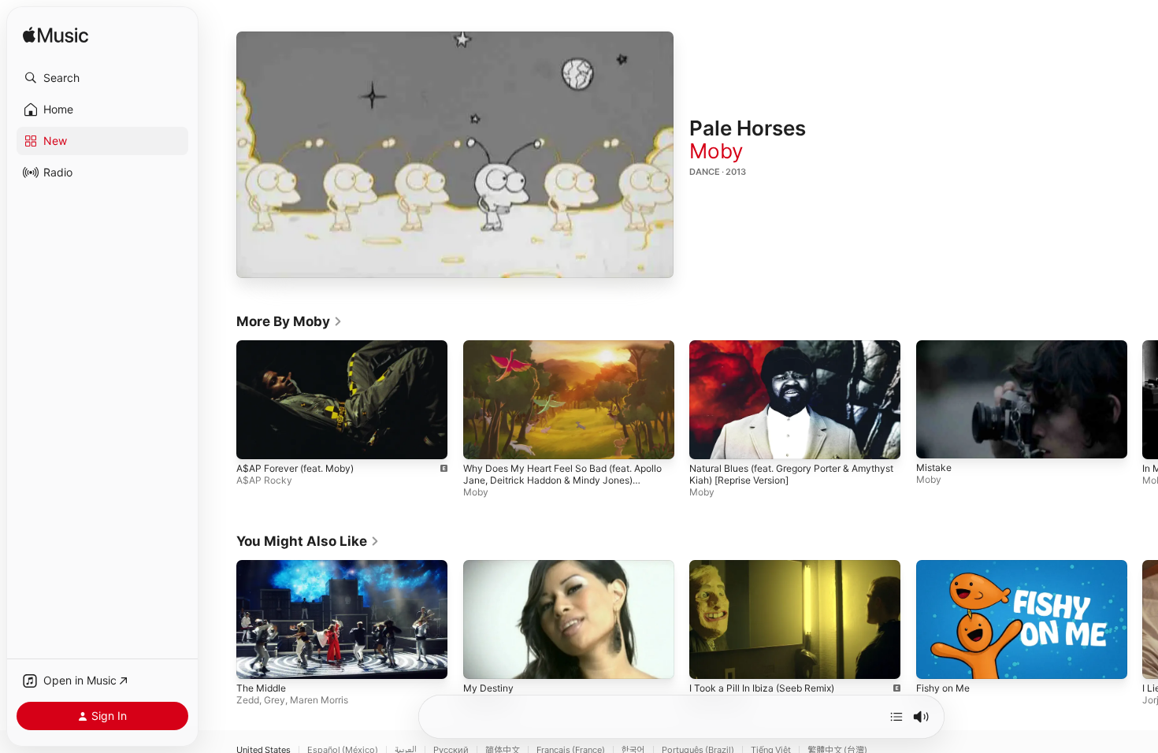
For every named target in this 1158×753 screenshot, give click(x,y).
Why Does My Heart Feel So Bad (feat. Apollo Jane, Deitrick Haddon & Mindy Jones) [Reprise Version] (562, 480)
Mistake (934, 468)
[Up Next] (896, 717)
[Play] (455, 155)
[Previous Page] (221, 399)
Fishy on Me (943, 687)
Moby (716, 151)
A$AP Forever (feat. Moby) (295, 468)
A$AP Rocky (264, 480)
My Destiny (488, 687)
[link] (289, 321)
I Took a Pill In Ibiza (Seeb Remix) (761, 687)
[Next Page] (1142, 399)
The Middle (261, 687)
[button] (102, 78)
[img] (55, 36)
